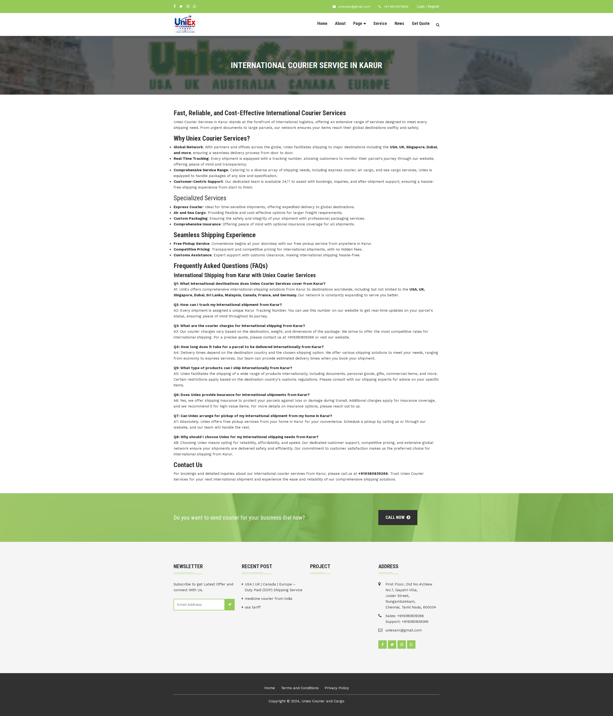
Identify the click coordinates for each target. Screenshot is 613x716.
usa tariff (253, 607)
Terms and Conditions (300, 688)
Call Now (395, 517)
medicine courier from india (268, 598)
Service (380, 23)
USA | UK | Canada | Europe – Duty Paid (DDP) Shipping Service (273, 587)
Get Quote (421, 23)
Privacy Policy (337, 688)
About (340, 23)
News (399, 23)
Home (322, 23)
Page (357, 23)
